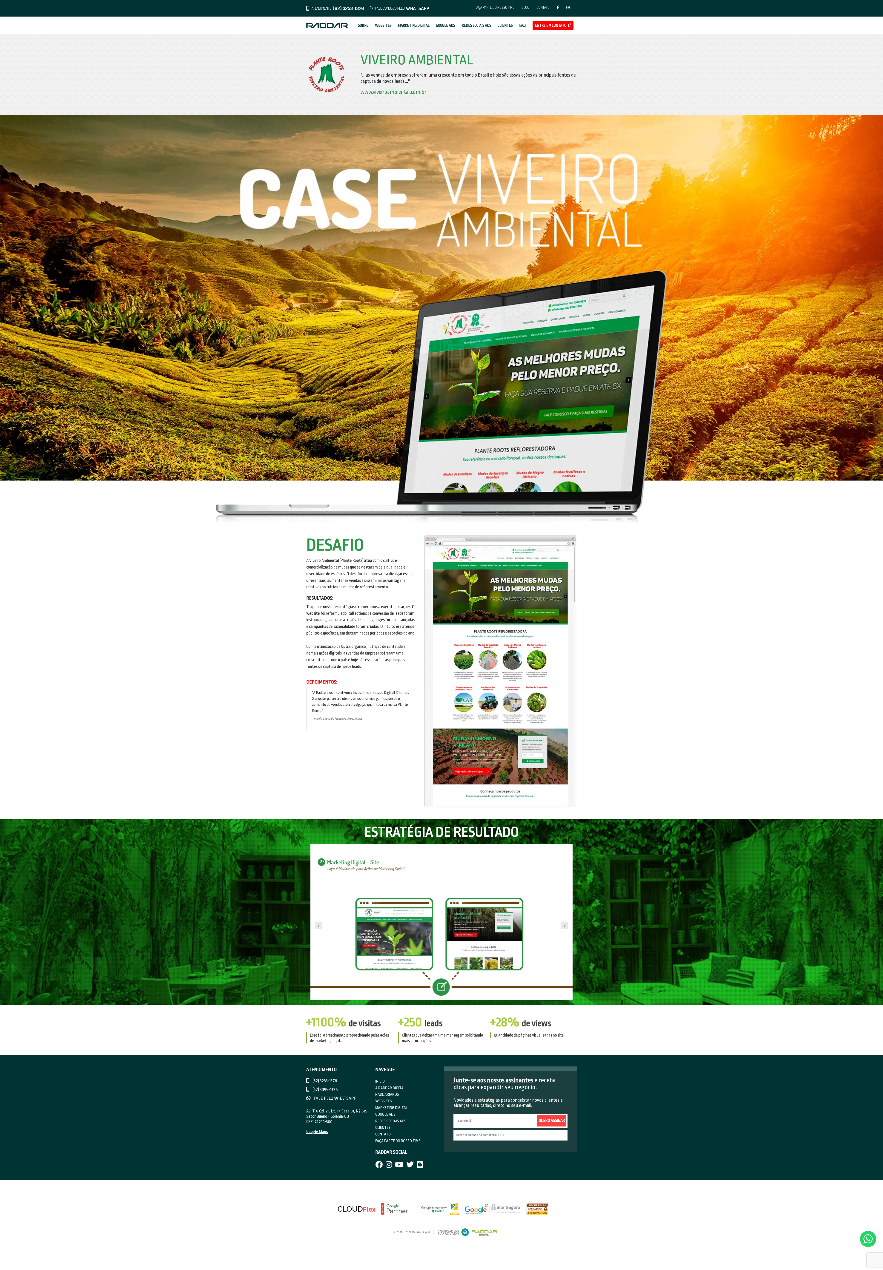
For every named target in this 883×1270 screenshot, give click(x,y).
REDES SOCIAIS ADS (476, 25)
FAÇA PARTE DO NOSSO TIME (494, 7)
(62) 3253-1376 (324, 1080)
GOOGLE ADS (445, 25)
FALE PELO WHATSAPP (334, 1098)
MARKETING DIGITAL (414, 25)
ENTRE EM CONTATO (551, 25)
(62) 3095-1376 (325, 1089)
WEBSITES (383, 25)
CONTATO (543, 7)
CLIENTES (505, 25)
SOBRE (363, 25)
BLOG (525, 7)
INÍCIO (380, 1081)
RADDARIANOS (387, 1094)
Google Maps (317, 1131)
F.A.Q (522, 25)
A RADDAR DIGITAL (390, 1088)
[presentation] (318, 925)
